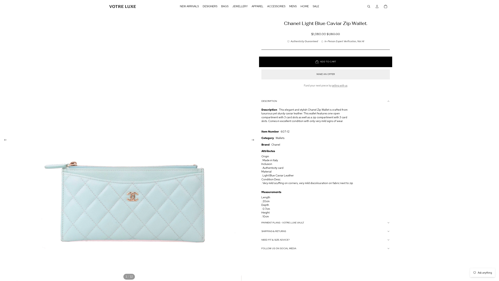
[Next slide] (254, 140)
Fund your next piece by (325, 85)
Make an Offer (326, 74)
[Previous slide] (4, 140)
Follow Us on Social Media (278, 248)
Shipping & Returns (273, 231)
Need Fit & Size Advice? (275, 239)
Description (269, 101)
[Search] (369, 6)
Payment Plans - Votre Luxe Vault (282, 222)
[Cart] (385, 6)
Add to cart (328, 61)
